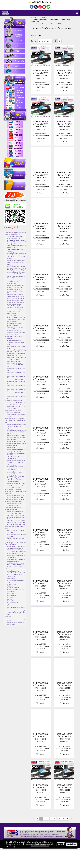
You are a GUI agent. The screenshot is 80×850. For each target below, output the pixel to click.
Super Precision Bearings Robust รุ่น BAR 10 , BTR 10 (16, 246)
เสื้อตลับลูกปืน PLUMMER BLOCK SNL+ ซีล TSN (16, 277)
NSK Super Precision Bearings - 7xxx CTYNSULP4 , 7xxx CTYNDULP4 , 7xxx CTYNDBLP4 (16, 238)
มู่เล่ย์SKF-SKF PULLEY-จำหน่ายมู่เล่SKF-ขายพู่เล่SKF (15, 324)
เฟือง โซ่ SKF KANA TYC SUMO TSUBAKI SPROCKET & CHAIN (15, 564)
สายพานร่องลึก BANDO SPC (14, 361)
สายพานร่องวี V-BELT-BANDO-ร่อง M (16, 382)
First (34, 818)
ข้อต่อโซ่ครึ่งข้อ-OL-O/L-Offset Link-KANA (15, 531)
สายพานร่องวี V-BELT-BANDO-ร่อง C (16, 390)
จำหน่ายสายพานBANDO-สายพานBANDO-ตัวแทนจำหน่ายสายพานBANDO (13, 336)
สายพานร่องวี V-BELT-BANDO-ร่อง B (16, 394)
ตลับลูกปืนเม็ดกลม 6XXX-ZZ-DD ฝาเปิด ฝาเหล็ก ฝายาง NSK (16, 254)
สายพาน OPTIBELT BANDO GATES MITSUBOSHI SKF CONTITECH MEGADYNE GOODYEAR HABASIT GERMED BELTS (16, 554)
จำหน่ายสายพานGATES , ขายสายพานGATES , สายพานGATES (13, 411)
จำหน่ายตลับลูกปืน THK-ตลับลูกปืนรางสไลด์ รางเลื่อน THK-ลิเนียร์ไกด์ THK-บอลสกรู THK (15, 420)
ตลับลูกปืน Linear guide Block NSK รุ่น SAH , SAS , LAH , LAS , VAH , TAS (16, 262)
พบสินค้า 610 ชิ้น (36, 35)
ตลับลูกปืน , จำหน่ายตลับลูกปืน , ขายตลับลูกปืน (15, 623)
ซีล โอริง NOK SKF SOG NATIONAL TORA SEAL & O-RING (16, 560)
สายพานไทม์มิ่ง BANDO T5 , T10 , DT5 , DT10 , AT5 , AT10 (16, 351)
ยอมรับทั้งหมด (71, 844)
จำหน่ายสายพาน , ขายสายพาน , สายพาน (16, 620)
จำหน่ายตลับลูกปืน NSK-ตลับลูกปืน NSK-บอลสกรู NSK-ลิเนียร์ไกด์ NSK (15, 233)
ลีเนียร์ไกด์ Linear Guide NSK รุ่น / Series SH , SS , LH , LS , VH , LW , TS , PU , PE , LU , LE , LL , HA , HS (16, 268)
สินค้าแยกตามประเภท (11, 569)
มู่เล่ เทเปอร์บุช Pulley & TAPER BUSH (15, 581)
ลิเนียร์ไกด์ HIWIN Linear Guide (15, 495)
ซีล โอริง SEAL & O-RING (13, 588)
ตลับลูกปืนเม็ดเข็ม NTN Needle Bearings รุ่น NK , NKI (15, 477)
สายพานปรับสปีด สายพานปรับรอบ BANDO (16, 347)
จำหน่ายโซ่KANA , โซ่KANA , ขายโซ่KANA (14, 527)
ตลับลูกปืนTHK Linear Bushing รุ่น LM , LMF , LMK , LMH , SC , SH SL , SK (16, 426)
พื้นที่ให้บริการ (8, 617)
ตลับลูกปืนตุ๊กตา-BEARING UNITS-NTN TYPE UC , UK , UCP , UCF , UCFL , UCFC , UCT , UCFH (16, 485)
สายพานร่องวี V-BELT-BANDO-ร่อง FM (16, 377)
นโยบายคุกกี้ (12, 846)
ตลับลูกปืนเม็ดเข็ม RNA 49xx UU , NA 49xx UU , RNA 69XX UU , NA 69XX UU (16, 462)
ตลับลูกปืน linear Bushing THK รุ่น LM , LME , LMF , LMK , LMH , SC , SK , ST (16, 432)
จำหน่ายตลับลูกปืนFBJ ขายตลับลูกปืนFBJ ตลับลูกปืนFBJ (13, 508)
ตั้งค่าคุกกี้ (61, 844)
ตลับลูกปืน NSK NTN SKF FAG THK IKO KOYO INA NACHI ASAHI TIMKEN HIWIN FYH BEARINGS (16, 548)
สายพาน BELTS (11, 578)
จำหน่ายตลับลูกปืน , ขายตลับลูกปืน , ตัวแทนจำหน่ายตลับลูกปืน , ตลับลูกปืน (16, 612)
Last (71, 818)
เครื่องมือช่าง (10, 597)
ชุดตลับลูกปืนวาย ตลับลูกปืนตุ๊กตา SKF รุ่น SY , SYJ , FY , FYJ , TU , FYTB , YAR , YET (16, 281)
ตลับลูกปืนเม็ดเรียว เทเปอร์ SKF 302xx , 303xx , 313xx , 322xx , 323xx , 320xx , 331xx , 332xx (15, 296)
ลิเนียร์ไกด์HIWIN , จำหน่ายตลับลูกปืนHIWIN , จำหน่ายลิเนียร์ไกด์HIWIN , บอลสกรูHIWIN (15, 491)
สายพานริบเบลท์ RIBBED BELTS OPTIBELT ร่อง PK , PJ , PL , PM (15, 403)
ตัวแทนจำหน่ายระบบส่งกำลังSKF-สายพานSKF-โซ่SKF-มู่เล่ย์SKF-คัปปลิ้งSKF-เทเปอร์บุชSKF (14, 311)
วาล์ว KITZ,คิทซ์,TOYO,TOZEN (15, 590)
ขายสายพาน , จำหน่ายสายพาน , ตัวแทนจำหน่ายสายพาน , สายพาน (16, 608)
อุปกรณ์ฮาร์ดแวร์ (11, 595)
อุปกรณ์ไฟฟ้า (10, 593)
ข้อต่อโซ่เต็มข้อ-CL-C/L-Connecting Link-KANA (16, 535)
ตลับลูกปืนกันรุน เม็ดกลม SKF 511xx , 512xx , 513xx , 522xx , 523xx (15, 291)
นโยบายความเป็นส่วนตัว (46, 844)
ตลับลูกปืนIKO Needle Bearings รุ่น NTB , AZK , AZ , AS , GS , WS (16, 450)
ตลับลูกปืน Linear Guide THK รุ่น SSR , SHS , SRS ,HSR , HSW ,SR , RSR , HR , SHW (16, 437)
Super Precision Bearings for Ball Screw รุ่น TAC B (16, 243)
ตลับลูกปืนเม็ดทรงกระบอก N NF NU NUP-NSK (16, 257)
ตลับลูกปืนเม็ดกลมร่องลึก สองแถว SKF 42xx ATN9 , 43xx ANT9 (16, 307)
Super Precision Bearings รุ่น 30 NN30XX (16, 250)
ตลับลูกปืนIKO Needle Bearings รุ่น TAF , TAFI (16, 454)
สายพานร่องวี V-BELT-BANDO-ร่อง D (16, 386)
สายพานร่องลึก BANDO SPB (14, 363)
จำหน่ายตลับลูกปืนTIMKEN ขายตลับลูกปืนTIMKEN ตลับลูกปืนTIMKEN (14, 500)
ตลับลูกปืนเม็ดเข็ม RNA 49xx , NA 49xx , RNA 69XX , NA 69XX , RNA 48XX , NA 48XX (16, 468)
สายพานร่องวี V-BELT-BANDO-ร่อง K (16, 380)
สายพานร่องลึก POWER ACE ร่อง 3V (16, 373)
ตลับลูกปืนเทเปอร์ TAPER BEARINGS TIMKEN (14, 504)
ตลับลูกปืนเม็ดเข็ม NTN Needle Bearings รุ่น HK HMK (15, 480)
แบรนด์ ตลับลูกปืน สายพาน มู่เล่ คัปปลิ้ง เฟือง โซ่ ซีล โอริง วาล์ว (15, 543)
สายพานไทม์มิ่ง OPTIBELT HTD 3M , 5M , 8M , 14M (16, 407)
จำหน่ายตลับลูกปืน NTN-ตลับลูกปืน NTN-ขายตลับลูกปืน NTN (15, 473)
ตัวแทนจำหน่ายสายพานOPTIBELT (14, 400)
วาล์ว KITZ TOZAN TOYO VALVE (16, 567)
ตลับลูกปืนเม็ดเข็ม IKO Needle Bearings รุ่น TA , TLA (15, 457)
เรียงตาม (34, 41)
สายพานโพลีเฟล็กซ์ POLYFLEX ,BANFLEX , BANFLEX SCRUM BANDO (15, 342)
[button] (73, 13)
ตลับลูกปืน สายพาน (10, 605)
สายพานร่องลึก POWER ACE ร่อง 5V (16, 369)
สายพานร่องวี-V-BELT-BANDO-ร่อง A (16, 397)
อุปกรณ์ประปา (11, 591)
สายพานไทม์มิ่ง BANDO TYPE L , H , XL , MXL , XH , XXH (16, 358)
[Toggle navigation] (77, 13)
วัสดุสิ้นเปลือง (10, 601)
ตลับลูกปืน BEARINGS (13, 571)
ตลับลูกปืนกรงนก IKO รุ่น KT (14, 447)
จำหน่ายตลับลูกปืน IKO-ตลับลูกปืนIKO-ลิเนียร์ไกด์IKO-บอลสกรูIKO (15, 444)
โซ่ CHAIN (10, 586)
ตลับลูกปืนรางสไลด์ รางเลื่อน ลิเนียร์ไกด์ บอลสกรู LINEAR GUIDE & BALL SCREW (16, 574)
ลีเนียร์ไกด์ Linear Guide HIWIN (15, 497)
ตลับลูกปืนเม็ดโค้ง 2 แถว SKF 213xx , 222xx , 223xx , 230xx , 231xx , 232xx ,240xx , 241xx (15, 302)
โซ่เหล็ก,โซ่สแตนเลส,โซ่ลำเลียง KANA (15, 539)
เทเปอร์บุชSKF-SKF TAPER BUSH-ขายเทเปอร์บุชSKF (16, 320)
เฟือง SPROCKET (11, 584)
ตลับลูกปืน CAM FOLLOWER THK (16, 441)
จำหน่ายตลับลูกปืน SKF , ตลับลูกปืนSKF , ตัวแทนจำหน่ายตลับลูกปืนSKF (15, 273)
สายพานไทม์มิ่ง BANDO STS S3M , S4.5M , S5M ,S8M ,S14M (16, 354)
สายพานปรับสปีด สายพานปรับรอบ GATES (16, 415)
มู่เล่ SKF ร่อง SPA (11, 316)
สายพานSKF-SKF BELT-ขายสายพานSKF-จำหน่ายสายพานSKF (16, 331)
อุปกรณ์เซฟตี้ (10, 599)
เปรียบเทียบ (41, 91)
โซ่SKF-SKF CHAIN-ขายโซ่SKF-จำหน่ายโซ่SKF (15, 328)
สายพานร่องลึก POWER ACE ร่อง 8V (16, 366)
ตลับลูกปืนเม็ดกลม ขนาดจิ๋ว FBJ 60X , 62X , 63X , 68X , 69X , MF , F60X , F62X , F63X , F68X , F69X (16, 522)
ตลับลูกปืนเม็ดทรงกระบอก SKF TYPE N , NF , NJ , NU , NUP (15, 286)
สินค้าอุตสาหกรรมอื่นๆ (13, 603)
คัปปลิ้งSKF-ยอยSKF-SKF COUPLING (16, 317)
